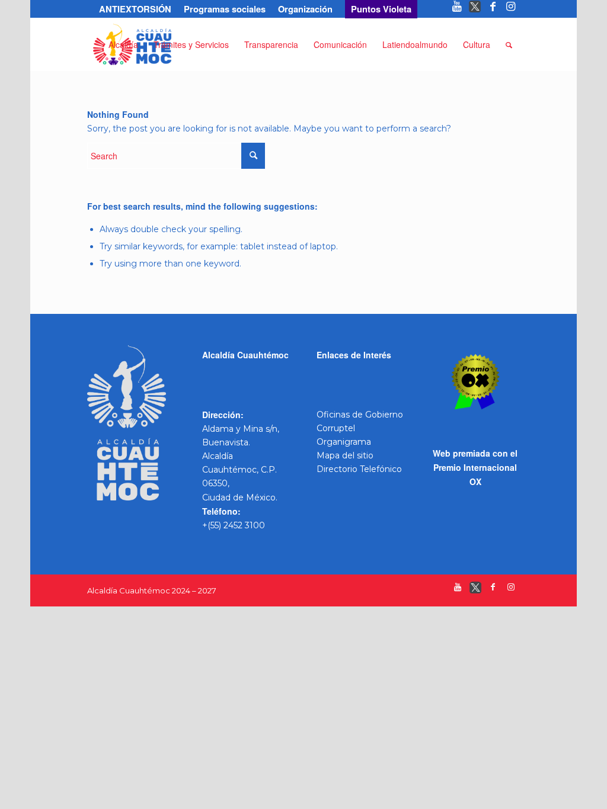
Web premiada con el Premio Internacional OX (475, 467)
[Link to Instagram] (511, 9)
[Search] (509, 44)
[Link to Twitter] (475, 9)
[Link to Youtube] (457, 9)
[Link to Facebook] (492, 9)
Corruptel (336, 428)
